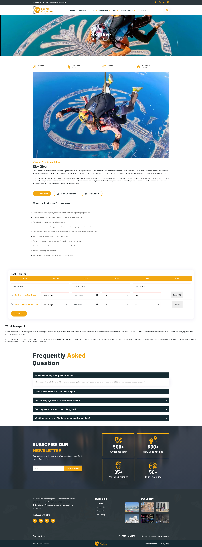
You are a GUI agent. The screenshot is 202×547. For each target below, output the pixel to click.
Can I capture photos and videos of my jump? (55, 409)
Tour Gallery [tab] (93, 193)
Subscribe (73, 468)
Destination (103, 10)
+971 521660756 (39, 2)
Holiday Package (127, 10)
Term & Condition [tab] (68, 193)
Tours (93, 10)
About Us (82, 10)
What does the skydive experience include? (55, 375)
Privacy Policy (164, 544)
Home (72, 10)
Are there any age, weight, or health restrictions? (57, 400)
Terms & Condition (150, 544)
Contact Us (142, 10)
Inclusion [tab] (43, 193)
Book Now (19, 314)
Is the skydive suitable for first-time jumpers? (55, 391)
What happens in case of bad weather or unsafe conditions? (62, 418)
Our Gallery (101, 515)
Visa (114, 10)
